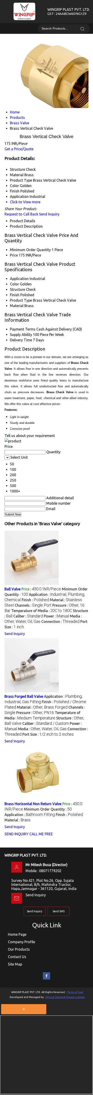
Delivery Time (21, 340)
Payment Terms (22, 329)
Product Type (21, 300)
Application (19, 279)
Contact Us (17, 957)
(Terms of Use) (75, 992)
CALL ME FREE (41, 834)
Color (14, 284)
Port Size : (48, 734)
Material (16, 306)
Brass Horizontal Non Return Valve (33, 804)
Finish (14, 295)
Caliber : (28, 616)
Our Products (19, 949)
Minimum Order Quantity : (48, 809)
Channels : (33, 605)
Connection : (60, 621)
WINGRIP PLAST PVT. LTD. (68, 11)
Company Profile (21, 942)
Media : (42, 729)
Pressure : (35, 713)
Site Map (15, 964)
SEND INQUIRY (16, 834)
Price (14, 255)
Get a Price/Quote (19, 149)
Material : (42, 707)
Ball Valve (13, 589)
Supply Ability (21, 335)
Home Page (17, 934)
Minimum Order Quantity (30, 250)
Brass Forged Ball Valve (24, 696)
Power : (56, 616)
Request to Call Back (21, 214)
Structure (17, 289)
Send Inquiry (49, 214)
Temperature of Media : (41, 611)
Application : (30, 815)
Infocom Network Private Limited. (65, 997)
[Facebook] (46, 979)
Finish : (35, 600)
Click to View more (25, 202)
